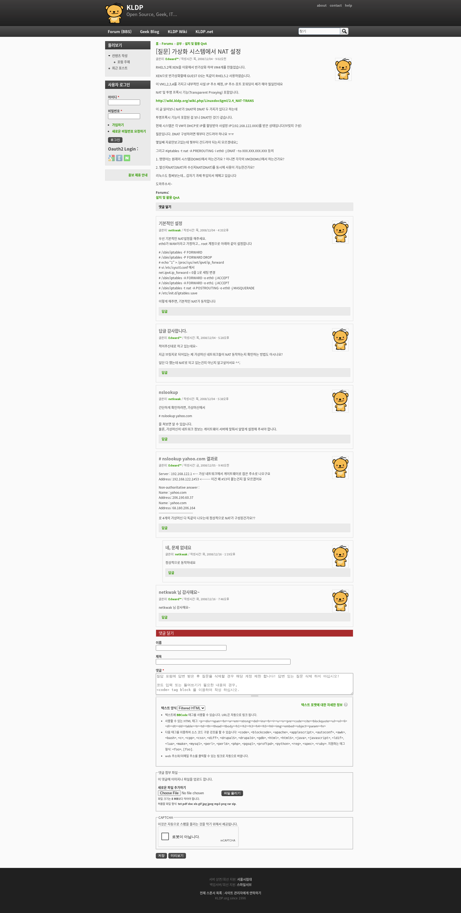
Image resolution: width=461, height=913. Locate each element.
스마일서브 (244, 884)
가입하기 (118, 124)
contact (336, 5)
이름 (159, 642)
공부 (179, 43)
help (348, 5)
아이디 (113, 97)
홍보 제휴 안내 (138, 175)
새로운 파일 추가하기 (172, 787)
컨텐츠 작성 (120, 55)
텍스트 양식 (169, 708)
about (322, 5)
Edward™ (171, 59)
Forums (167, 43)
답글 (165, 311)
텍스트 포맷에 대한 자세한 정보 (322, 704)
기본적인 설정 (170, 223)
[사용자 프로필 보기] (343, 78)
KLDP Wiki (177, 31)
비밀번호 (115, 111)
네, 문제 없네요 (178, 547)
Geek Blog (149, 31)
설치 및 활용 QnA (196, 43)
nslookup (168, 392)
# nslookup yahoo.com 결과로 (188, 458)
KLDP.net (204, 31)
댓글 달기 (165, 206)
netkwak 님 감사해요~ (179, 592)
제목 (159, 656)
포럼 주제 (123, 62)
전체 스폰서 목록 (211, 893)
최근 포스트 (120, 68)
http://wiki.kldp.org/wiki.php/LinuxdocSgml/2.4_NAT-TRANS (205, 100)
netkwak (174, 230)
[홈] (114, 13)
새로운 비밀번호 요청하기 (129, 131)
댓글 (160, 670)
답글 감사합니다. (173, 331)
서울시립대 (244, 879)
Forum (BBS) (120, 31)
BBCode (182, 715)
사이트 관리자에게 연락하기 (242, 893)
